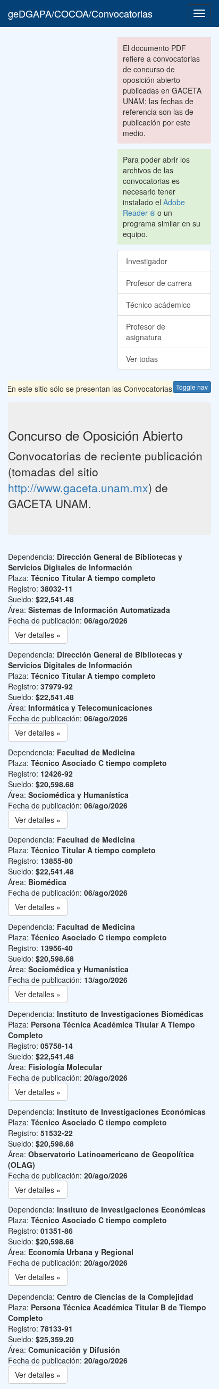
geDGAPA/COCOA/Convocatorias (80, 13)
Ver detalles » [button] (38, 634)
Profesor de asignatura (145, 331)
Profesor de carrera (159, 282)
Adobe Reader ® (154, 207)
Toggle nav (192, 386)
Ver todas (142, 358)
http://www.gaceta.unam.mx (78, 487)
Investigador (146, 261)
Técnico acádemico (158, 304)
